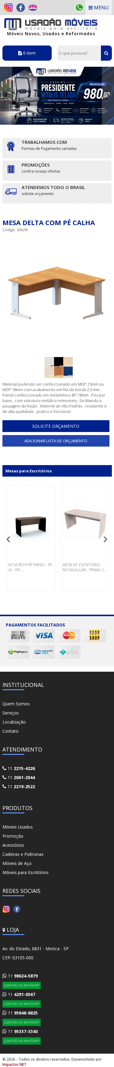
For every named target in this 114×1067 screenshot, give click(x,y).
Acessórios (13, 845)
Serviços (10, 713)
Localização (14, 722)
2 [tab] (21, 122)
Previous (6, 96)
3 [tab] (30, 122)
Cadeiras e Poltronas (22, 854)
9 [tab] (84, 122)
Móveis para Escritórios (25, 872)
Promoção (12, 836)
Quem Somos (16, 704)
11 (20, 768)
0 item (29, 53)
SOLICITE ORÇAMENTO (55, 426)
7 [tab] (66, 122)
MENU (101, 7)
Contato (10, 731)
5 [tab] (48, 122)
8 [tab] (75, 122)
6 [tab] (57, 122)
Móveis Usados (17, 827)
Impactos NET (14, 1064)
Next (108, 96)
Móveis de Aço (17, 863)
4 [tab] (39, 122)
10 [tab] (94, 122)
